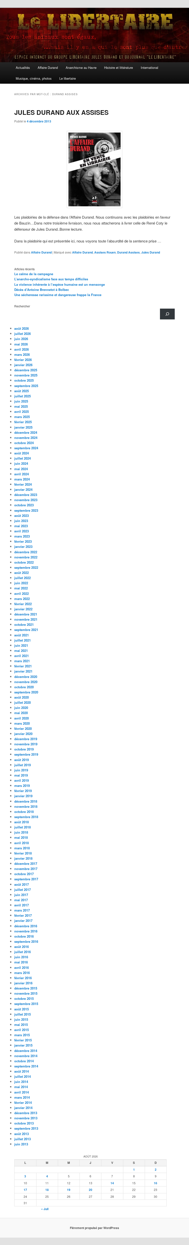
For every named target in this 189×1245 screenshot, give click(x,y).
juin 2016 (21, 957)
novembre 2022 (25, 557)
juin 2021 (21, 645)
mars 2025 (22, 416)
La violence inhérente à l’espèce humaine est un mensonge (59, 284)
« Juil (44, 1209)
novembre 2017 (25, 868)
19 (68, 1189)
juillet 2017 (22, 889)
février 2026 (23, 359)
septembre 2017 (26, 879)
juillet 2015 (22, 1014)
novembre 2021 (25, 619)
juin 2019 (21, 770)
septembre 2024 (26, 448)
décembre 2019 (25, 738)
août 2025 (21, 391)
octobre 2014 (24, 1061)
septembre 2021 (26, 629)
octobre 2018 (24, 811)
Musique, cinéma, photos (34, 78)
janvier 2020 (23, 733)
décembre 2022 (25, 552)
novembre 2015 (25, 993)
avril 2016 (21, 967)
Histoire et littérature (118, 67)
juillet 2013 (22, 1139)
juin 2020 (21, 707)
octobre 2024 (24, 442)
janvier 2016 (23, 983)
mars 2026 (22, 354)
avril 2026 (21, 349)
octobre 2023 (24, 505)
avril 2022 (21, 593)
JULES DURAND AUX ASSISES (61, 112)
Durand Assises (128, 252)
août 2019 (21, 759)
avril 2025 (21, 411)
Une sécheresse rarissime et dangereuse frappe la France (57, 294)
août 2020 (21, 697)
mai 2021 (21, 650)
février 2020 (23, 728)
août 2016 (21, 946)
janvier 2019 (23, 796)
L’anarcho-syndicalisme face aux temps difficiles (51, 279)
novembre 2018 (25, 806)
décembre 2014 (25, 1050)
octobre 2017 (24, 873)
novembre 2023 (25, 499)
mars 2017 (22, 910)
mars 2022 (22, 598)
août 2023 (21, 515)
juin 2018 (21, 832)
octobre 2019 (24, 749)
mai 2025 (21, 406)
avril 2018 (21, 842)
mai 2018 (21, 837)
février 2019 (23, 790)
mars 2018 (22, 848)
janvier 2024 (23, 489)
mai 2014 (21, 1086)
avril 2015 (21, 1029)
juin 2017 (21, 894)
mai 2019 (21, 775)
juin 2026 (21, 338)
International (149, 67)
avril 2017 (21, 905)
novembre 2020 (25, 681)
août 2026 (21, 328)
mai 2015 (21, 1024)
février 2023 (23, 541)
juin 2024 (21, 463)
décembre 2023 (25, 494)
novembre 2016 (25, 931)
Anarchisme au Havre (81, 67)
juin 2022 (21, 583)
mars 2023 (22, 536)
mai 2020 (21, 712)
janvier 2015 (23, 1045)
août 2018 (21, 822)
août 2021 (21, 635)
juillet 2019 (22, 765)
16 (155, 1183)
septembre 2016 (26, 941)
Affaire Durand (48, 67)
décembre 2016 (25, 926)
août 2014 (21, 1071)
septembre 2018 (26, 816)
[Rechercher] (167, 314)
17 (25, 1189)
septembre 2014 (26, 1066)
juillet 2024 (22, 458)
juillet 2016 (22, 951)
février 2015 (23, 1040)
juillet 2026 (22, 333)
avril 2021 (21, 655)
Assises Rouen (105, 252)
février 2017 (23, 915)
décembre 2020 (25, 676)
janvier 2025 (23, 427)
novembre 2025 (25, 375)
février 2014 (23, 1102)
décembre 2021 (25, 614)
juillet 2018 (22, 827)
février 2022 (23, 603)
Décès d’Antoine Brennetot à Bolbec (41, 289)
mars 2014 (22, 1097)
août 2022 (21, 572)
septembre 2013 (26, 1128)
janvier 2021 (23, 671)
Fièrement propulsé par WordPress (94, 1228)
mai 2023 (21, 526)
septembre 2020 (26, 692)
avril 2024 (21, 474)
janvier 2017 (23, 920)
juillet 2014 (22, 1076)
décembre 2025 (25, 370)
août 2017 (21, 884)
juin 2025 (21, 401)
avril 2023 (21, 531)
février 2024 (23, 484)
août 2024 (21, 453)
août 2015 (21, 1009)
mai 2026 (21, 344)
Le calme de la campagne (33, 273)
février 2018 (23, 853)
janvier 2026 (23, 364)
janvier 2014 (23, 1107)
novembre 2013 (25, 1118)
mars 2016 (22, 972)
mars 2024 (22, 479)
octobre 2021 (24, 624)
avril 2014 (21, 1092)
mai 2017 (21, 900)
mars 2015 (22, 1035)
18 (47, 1189)
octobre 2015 (24, 998)
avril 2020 (21, 718)
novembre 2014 (25, 1055)
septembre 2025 (26, 385)
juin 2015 (21, 1019)
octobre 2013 (24, 1123)
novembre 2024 (25, 437)
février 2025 (23, 422)
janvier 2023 (23, 546)
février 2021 (23, 666)
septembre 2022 (26, 567)
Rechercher (22, 306)
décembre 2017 (25, 863)
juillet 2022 (22, 577)
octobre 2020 (24, 687)
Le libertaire (67, 78)
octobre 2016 (24, 936)
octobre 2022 (24, 562)
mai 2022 (21, 588)
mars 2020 (22, 723)
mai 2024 (21, 468)
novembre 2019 (25, 744)
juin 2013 (21, 1144)
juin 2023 (21, 520)
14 (112, 1183)
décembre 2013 (25, 1112)
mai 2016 (21, 962)
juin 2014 (21, 1081)
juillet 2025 (22, 396)
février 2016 (23, 977)
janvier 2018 (23, 858)
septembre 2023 (26, 510)
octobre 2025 (24, 380)
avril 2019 (21, 780)
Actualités (23, 67)
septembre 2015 (26, 1003)
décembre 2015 (25, 988)
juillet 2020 (22, 702)
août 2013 (21, 1133)
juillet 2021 (22, 640)
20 (90, 1189)
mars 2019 (22, 785)
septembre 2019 (26, 754)
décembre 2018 (25, 801)
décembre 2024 (25, 432)
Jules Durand (150, 252)
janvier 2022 (23, 609)
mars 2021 (22, 661)
